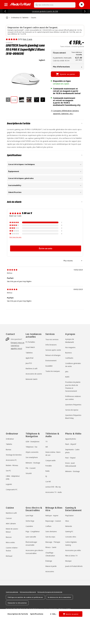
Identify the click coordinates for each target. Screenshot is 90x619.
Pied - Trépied (70, 458)
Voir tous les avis (15, 237)
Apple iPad (29, 358)
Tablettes (29, 353)
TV (46, 441)
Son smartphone (32, 457)
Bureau (8, 449)
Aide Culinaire (11, 523)
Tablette (9, 444)
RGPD (67, 377)
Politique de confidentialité (28, 592)
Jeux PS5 (29, 363)
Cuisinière (29, 526)
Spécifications (36, 614)
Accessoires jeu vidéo (73, 550)
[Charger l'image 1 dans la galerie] (14, 100)
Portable (48, 466)
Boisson (9, 537)
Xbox (67, 521)
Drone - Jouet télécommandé (70, 464)
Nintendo (68, 526)
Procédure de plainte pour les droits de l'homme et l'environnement (72, 386)
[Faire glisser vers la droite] (43, 99)
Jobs (66, 371)
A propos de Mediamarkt (69, 340)
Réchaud (9, 556)
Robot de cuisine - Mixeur (12, 530)
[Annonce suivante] (84, 11)
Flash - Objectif (70, 444)
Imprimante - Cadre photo (72, 451)
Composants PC (11, 489)
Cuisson (9, 518)
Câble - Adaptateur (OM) (13, 477)
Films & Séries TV (71, 556)
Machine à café (11, 513)
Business (68, 353)
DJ (46, 476)
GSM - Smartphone (32, 441)
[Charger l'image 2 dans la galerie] (21, 100)
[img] (12, 270)
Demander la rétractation (17, 603)
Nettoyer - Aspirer (51, 515)
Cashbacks (69, 358)
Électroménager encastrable (31, 543)
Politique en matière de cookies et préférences (25, 597)
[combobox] (54, 5)
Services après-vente (53, 350)
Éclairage (48, 561)
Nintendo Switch (31, 379)
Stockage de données (14, 455)
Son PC (8, 470)
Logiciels (9, 484)
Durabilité (48, 366)
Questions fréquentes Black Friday (73, 416)
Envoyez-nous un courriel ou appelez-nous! (17, 345)
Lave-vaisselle (31, 537)
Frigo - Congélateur (33, 531)
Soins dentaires (51, 531)
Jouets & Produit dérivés (74, 566)
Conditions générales (12, 592)
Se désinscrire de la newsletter (59, 597)
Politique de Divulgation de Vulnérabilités (50, 592)
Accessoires (49, 571)
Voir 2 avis (27, 39)
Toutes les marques (52, 371)
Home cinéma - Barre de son (52, 453)
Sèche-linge (30, 521)
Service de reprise (71, 410)
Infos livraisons (51, 345)
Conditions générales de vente (73, 364)
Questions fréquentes (73, 404)
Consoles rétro (70, 537)
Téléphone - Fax (31, 447)
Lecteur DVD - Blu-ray (53, 487)
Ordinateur (10, 439)
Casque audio (50, 460)
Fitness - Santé (50, 547)
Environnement (50, 360)
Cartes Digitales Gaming (71, 543)
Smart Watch (30, 347)
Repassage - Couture (53, 521)
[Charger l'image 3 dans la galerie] (29, 100)
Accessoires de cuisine (34, 374)
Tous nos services (51, 339)
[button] (6, 4)
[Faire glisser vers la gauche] (8, 99)
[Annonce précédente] (5, 11)
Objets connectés (32, 452)
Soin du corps (50, 537)
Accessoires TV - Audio (53, 492)
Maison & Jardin (51, 566)
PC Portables (30, 342)
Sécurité (29, 473)
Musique (68, 561)
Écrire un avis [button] (45, 248)
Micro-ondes (10, 542)
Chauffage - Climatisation (50, 554)
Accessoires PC (11, 460)
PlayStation (69, 515)
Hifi (46, 447)
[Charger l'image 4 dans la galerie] (36, 100)
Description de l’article (18, 614)
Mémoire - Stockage (33, 463)
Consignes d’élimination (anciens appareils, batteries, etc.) (66, 112)
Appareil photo (70, 439)
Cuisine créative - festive (12, 549)
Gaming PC (69, 531)
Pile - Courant (31, 468)
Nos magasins (70, 347)
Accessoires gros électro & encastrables (34, 551)
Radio (47, 471)
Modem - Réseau (12, 465)
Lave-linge (29, 515)
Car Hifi (48, 481)
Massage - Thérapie (52, 542)
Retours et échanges (53, 355)
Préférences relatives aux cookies (73, 397)
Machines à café (31, 368)
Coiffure (48, 526)
